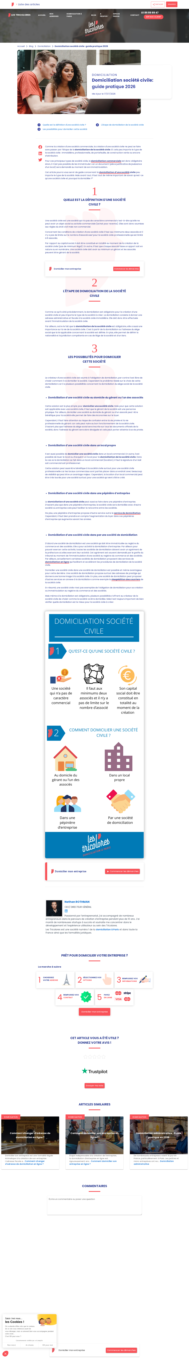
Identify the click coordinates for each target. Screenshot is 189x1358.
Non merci (11, 1345)
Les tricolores (20, 14)
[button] (5, 1354)
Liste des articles (29, 4)
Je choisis (30, 1345)
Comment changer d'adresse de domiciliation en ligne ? (25, 1162)
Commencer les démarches (126, 269)
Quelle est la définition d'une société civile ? (64, 124)
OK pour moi (47, 1345)
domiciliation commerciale (106, 160)
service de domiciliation (127, 513)
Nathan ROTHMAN (77, 902)
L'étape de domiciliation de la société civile (122, 124)
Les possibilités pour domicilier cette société (65, 129)
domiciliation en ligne (57, 561)
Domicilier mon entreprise (94, 1011)
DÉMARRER (172, 4)
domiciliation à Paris (107, 929)
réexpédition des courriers (125, 579)
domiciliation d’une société (114, 172)
